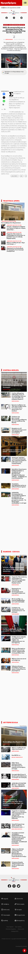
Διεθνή (5, 920)
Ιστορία (19, 909)
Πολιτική (6, 909)
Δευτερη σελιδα (10, 722)
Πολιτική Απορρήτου (11, 929)
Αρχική (5, 899)
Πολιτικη (22, 24)
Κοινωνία (19, 899)
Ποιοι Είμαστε (9, 926)
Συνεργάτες (20, 920)
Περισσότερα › (23, 555)
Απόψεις (6, 904)
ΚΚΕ (21, 176)
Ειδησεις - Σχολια (8, 24)
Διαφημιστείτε (14, 931)
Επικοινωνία (21, 929)
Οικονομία (6, 915)
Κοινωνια (16, 24)
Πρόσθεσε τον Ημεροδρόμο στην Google (14, 72)
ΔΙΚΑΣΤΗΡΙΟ (14, 176)
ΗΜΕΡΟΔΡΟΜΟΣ (9, 39)
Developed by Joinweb (21, 946)
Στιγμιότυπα (20, 915)
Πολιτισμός (20, 904)
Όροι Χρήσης (18, 926)
